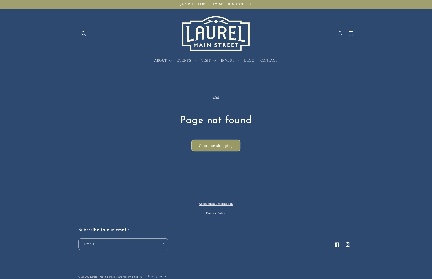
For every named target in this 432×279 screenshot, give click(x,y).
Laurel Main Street (102, 276)
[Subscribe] (162, 244)
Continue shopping (216, 146)
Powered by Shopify (129, 276)
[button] (84, 33)
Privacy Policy (216, 212)
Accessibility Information (216, 203)
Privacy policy (157, 276)
